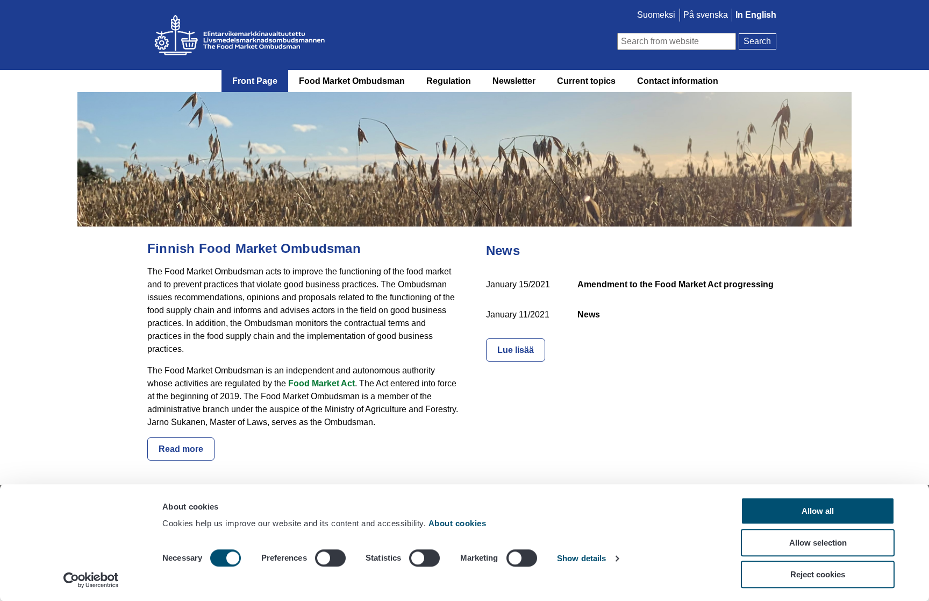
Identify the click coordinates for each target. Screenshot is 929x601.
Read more (181, 449)
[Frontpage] (335, 35)
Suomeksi (656, 14)
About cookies (458, 523)
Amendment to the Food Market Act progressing (675, 284)
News (588, 314)
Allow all (818, 510)
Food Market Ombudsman (352, 81)
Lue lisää (515, 350)
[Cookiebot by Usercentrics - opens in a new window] (91, 580)
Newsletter (513, 81)
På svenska (705, 14)
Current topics (586, 81)
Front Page (254, 81)
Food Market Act (321, 383)
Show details (581, 558)
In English (755, 14)
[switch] (330, 558)
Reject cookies (817, 574)
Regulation (448, 81)
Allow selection (818, 542)
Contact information (677, 81)
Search (757, 41)
